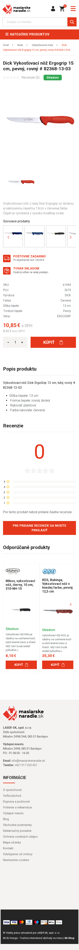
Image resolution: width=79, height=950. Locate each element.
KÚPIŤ (18, 665)
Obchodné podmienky (17, 825)
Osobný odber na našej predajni (30, 272)
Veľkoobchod (12, 796)
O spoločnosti (12, 790)
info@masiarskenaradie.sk (28, 760)
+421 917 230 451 (26, 765)
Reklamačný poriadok (17, 831)
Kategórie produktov (29, 34)
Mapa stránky (12, 842)
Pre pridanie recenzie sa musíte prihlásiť (39, 528)
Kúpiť (49, 342)
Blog (6, 819)
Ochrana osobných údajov (20, 836)
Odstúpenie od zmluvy (17, 854)
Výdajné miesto (13, 813)
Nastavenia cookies (16, 860)
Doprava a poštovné (16, 801)
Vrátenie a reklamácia (17, 807)
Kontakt (8, 848)
